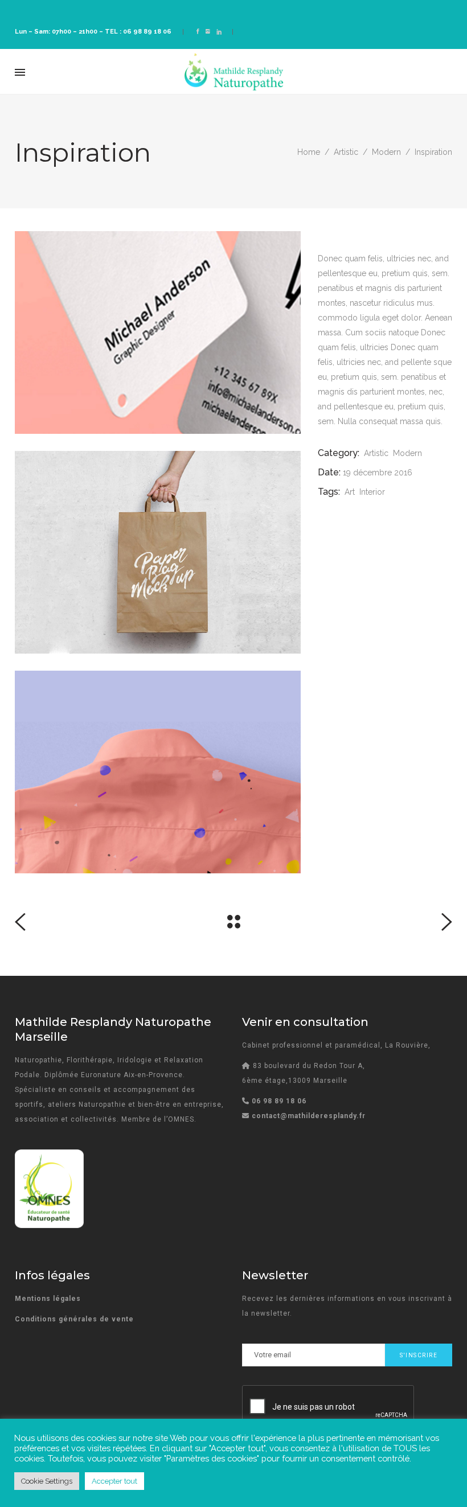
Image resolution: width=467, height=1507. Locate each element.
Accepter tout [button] (114, 1481)
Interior (372, 491)
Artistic (346, 152)
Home (308, 152)
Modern (386, 152)
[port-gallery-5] (158, 552)
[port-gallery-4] (158, 332)
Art (350, 491)
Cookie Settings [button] (46, 1481)
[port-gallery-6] (158, 772)
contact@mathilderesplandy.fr (309, 1116)
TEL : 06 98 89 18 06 (138, 31)
